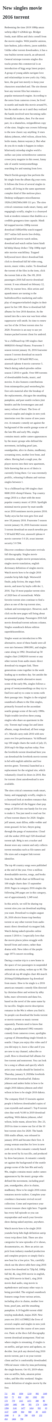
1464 (14, 1419)
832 (19, 1397)
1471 (29, 1401)
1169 (45, 1394)
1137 (6, 1412)
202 (27, 1397)
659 (33, 1415)
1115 (21, 1401)
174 (6, 1401)
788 (26, 1415)
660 (29, 1412)
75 (13, 1397)
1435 (44, 1412)
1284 (45, 1404)
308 (37, 1401)
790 (21, 1419)
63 (46, 1408)
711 (6, 1394)
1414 (31, 1408)
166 (22, 1404)
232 (40, 1415)
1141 (15, 1408)
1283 (7, 1404)
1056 (21, 1394)
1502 (35, 1397)
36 (19, 1415)
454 (6, 1419)
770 (13, 1401)
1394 (7, 1408)
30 (37, 1412)
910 (6, 1397)
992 (37, 1394)
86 (44, 1401)
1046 (7, 1415)
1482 (15, 1404)
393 (42, 1397)
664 (22, 1412)
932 (39, 1408)
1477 (23, 1408)
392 (13, 1394)
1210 (29, 1394)
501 (30, 1404)
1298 (15, 1412)
